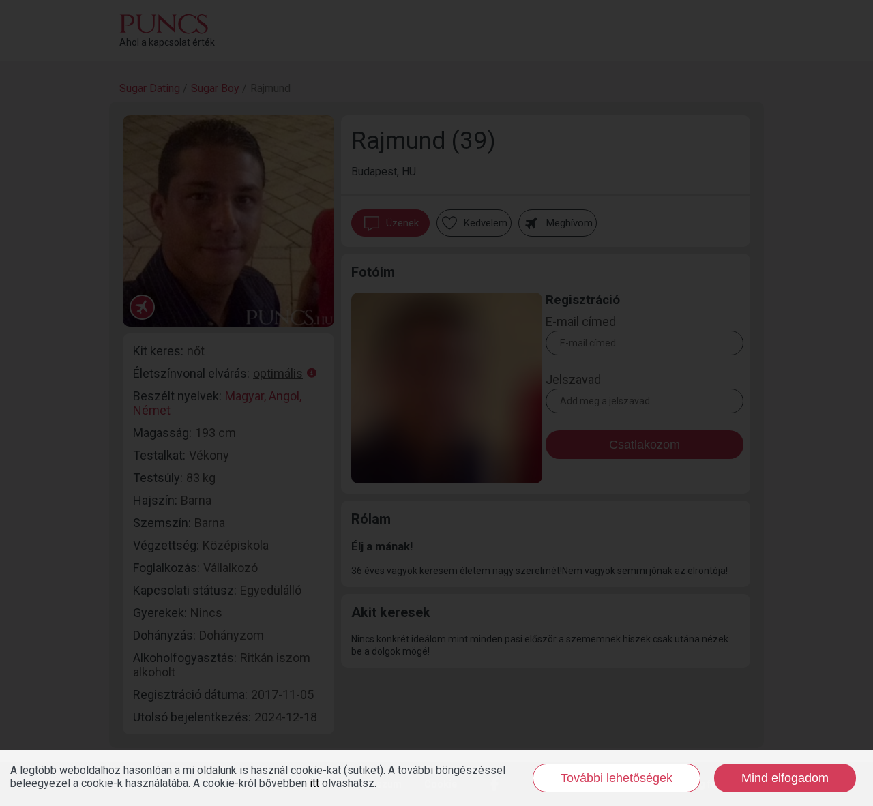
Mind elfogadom (785, 778)
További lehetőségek (616, 778)
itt (314, 783)
